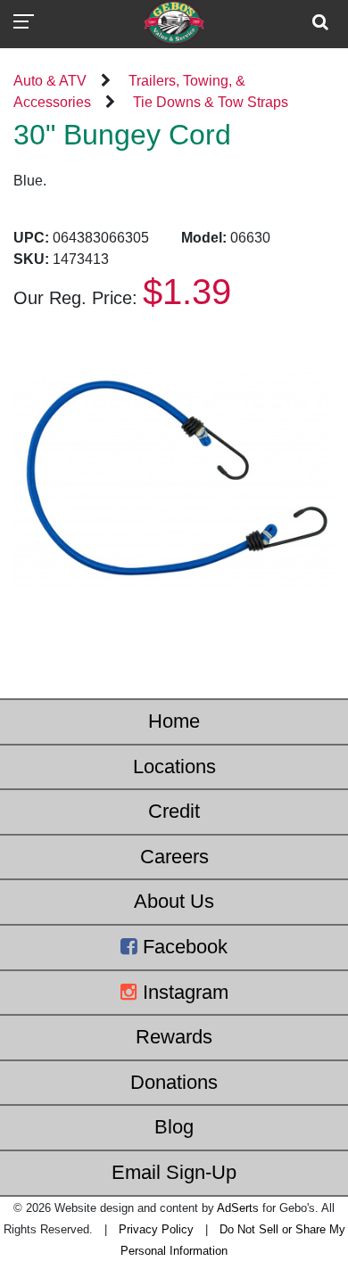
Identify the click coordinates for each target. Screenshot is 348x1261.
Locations (174, 766)
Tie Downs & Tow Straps (210, 102)
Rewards (174, 1037)
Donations (174, 1082)
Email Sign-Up (174, 1172)
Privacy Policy (156, 1229)
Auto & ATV (50, 80)
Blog (174, 1127)
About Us (174, 901)
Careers (174, 856)
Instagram (182, 992)
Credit (174, 811)
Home (174, 721)
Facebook (182, 946)
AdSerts (238, 1208)
